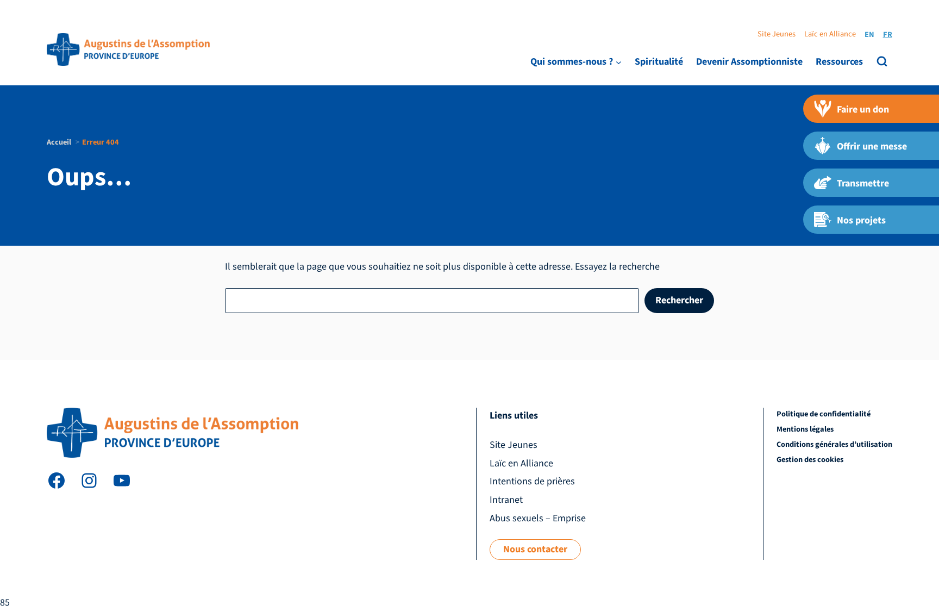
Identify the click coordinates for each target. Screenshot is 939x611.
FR (887, 34)
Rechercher (679, 300)
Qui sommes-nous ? (571, 61)
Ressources (839, 61)
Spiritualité (659, 61)
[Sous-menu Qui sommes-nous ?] (619, 62)
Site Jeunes (777, 34)
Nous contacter (535, 549)
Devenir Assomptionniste (749, 61)
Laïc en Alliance (830, 34)
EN (869, 34)
